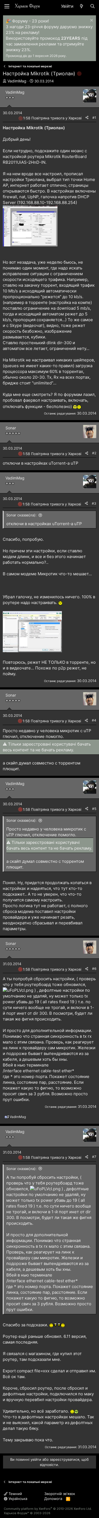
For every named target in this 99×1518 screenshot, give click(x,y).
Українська (17, 1498)
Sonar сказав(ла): (21, 515)
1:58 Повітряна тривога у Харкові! (53, 118)
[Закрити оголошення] (91, 21)
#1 (94, 118)
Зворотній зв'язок (59, 1493)
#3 (94, 503)
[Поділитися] (86, 118)
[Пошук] (92, 6)
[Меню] (7, 6)
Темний (14, 1493)
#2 (94, 453)
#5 (94, 809)
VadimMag (16, 81)
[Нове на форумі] (81, 6)
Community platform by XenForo (48, 1509)
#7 (94, 1157)
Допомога (53, 1498)
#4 (94, 720)
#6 (94, 969)
